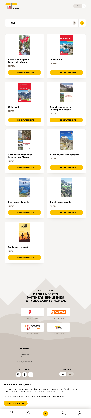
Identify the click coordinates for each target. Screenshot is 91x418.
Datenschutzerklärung (53, 396)
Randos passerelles (61, 202)
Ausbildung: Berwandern (64, 154)
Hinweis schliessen (15, 403)
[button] (45, 413)
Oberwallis (56, 59)
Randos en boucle (18, 202)
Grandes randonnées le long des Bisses (62, 108)
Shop (78, 6)
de (63, 374)
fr (70, 374)
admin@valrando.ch (24, 362)
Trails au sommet (18, 247)
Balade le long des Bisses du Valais (19, 60)
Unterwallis (14, 107)
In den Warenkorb (25, 72)
